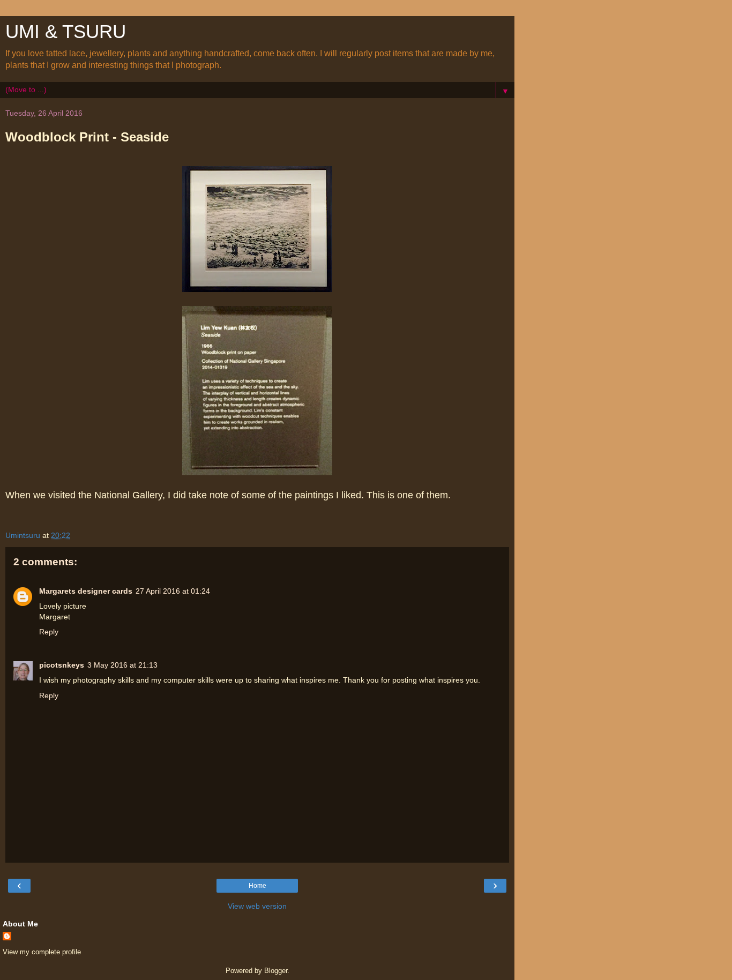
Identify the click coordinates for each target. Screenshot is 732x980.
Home (257, 885)
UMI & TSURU (65, 31)
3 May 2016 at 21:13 (122, 665)
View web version (257, 906)
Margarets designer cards (85, 591)
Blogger (275, 971)
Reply (48, 631)
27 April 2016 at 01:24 (173, 591)
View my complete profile (42, 952)
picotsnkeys (61, 665)
